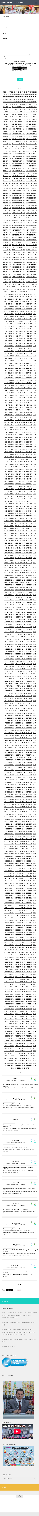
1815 (9, 513)
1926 (20, 543)
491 (10, 186)
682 (7, 225)
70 (32, 99)
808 (24, 250)
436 (24, 173)
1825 (12, 516)
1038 (30, 299)
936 (13, 277)
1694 (27, 479)
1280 (27, 366)
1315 (23, 375)
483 (21, 183)
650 (18, 218)
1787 (5, 506)
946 (7, 279)
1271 (27, 363)
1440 (20, 410)
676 (24, 223)
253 (15, 136)
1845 (20, 521)
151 (32, 114)
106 (7, 107)
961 (15, 282)
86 (30, 102)
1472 (5, 420)
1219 (34, 348)
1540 (23, 437)
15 (24, 92)
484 (24, 183)
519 (21, 191)
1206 (20, 346)
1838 (27, 518)
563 (10, 200)
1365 (9, 390)
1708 (12, 484)
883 (32, 264)
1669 (34, 472)
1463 (5, 417)
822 (29, 252)
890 (18, 267)
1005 (9, 292)
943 (32, 277)
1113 (9, 321)
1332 (20, 380)
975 (21, 284)
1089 (20, 314)
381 (4, 163)
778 (7, 245)
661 (15, 220)
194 (18, 124)
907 (32, 269)
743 (10, 237)
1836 (20, 518)
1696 (34, 479)
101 (27, 104)
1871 (16, 528)
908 (35, 269)
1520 (16, 432)
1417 (34, 402)
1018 (23, 294)
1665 (20, 472)
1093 (34, 314)
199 (32, 124)
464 (35, 178)
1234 (23, 353)
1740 (30, 491)
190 (7, 124)
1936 (23, 545)
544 (24, 195)
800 (35, 247)
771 (21, 242)
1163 (27, 333)
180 (13, 122)
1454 (5, 415)
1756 (23, 496)
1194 (9, 343)
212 (35, 126)
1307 (27, 373)
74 (6, 102)
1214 (16, 348)
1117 (23, 321)
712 (24, 230)
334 (7, 154)
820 (24, 252)
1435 (34, 407)
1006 (12, 292)
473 (27, 181)
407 (10, 168)
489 (4, 186)
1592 (16, 452)
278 (18, 141)
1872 (20, 528)
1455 (9, 415)
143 (10, 114)
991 (32, 287)
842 (18, 257)
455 (10, 178)
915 (21, 272)
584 (35, 203)
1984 (34, 558)
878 (18, 264)
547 (32, 195)
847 (32, 257)
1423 (23, 405)
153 (4, 117)
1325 (27, 378)
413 (27, 168)
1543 (34, 437)
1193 (5, 343)
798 (29, 247)
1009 (23, 292)
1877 (5, 531)
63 (18, 99)
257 (27, 136)
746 (18, 237)
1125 (20, 324)
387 (21, 163)
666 (29, 220)
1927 (23, 543)
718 (7, 232)
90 (4, 104)
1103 (5, 319)
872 (35, 262)
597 (4, 208)
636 (13, 215)
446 (18, 176)
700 (24, 227)
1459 (23, 415)
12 (18, 92)
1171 (23, 336)
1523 (27, 432)
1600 (12, 454)
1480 (34, 420)
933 (4, 277)
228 (13, 131)
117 (4, 109)
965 (27, 282)
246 (29, 134)
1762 (12, 499)
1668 (30, 472)
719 (10, 232)
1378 (23, 393)
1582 (12, 449)
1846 (23, 521)
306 (29, 146)
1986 (9, 560)
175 (32, 119)
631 (32, 213)
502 (7, 188)
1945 (23, 548)
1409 (5, 402)
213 (4, 129)
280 (24, 141)
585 (4, 205)
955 (32, 279)
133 (15, 112)
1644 (9, 467)
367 (32, 158)
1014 (9, 294)
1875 (30, 528)
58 (8, 99)
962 (18, 282)
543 (21, 195)
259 (32, 136)
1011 (30, 292)
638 (18, 215)
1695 (30, 479)
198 (29, 124)
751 (32, 237)
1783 (23, 504)
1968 (9, 555)
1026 (20, 297)
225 (4, 131)
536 (35, 193)
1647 (20, 467)
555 (21, 198)
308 (35, 146)
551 (10, 198)
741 (4, 237)
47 (20, 97)
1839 (30, 518)
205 (15, 126)
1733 (5, 491)
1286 (16, 368)
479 (10, 183)
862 (7, 262)
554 (18, 198)
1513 (23, 430)
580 (24, 203)
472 (24, 181)
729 (4, 235)
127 (32, 109)
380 (35, 161)
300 (13, 146)
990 (29, 287)
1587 (30, 449)
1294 (12, 370)
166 (7, 119)
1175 (5, 338)
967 (32, 282)
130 (7, 112)
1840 (34, 518)
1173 (30, 336)
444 (13, 176)
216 (13, 129)
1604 (27, 454)
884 (35, 264)
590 (18, 205)
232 (24, 131)
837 (4, 257)
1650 (30, 467)
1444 (34, 410)
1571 (5, 447)
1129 (34, 324)
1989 (20, 560)
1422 (20, 405)
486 (29, 183)
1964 (27, 553)
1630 (23, 462)
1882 (23, 531)
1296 (20, 370)
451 (32, 176)
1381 (34, 393)
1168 (12, 336)
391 (32, 163)
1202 (5, 346)
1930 (34, 543)
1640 (27, 464)
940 (24, 277)
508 (24, 188)
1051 (12, 304)
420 (13, 171)
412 (24, 168)
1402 (12, 400)
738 (29, 235)
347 (10, 156)
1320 (9, 378)
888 (13, 267)
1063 (23, 306)
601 (15, 208)
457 (15, 178)
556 (24, 198)
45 (16, 97)
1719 (20, 486)
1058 (5, 306)
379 (32, 161)
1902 (30, 536)
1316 (27, 375)
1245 (30, 356)
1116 (20, 321)
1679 (5, 476)
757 (15, 240)
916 (24, 272)
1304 (16, 373)
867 (21, 262)
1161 (20, 333)
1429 (12, 407)
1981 (23, 558)
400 (24, 166)
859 (32, 260)
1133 (16, 326)
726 (29, 232)
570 (29, 200)
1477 (23, 420)
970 (7, 284)
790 (7, 247)
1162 (23, 333)
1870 (12, 528)
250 (7, 136)
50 (26, 97)
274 (7, 141)
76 (10, 102)
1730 (27, 489)
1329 (9, 380)
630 (29, 213)
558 (29, 198)
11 (16, 92)
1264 (34, 361)
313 (15, 149)
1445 (5, 412)
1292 (5, 370)
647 (10, 218)
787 (32, 245)
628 (24, 213)
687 (21, 225)
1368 (20, 390)
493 (15, 186)
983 (10, 287)
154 (7, 117)
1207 (23, 346)
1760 (5, 499)
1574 (16, 447)
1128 (30, 324)
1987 (12, 560)
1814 (5, 513)
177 (4, 122)
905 (27, 269)
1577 (27, 447)
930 (29, 274)
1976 (5, 558)
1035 (20, 299)
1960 (12, 553)
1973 (27, 555)
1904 (5, 538)
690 (29, 225)
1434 (30, 407)
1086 (9, 314)
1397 (27, 398)
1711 (23, 484)
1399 (34, 398)
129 (4, 112)
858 (29, 260)
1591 (12, 452)
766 (7, 242)
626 (18, 213)
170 (18, 119)
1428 (9, 407)
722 (18, 232)
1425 (30, 405)
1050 (9, 304)
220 (24, 129)
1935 (20, 545)
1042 (12, 301)
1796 (5, 508)
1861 (12, 526)
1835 (16, 518)
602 (18, 208)
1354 (34, 385)
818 (18, 252)
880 (24, 264)
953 (27, 279)
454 (7, 178)
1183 (34, 338)
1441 (23, 410)
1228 (34, 351)
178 (7, 122)
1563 (9, 444)
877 (15, 264)
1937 (27, 545)
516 (13, 191)
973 (15, 284)
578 (18, 203)
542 (18, 195)
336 (13, 154)
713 (27, 230)
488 (35, 183)
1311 (9, 375)
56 (4, 99)
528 (13, 193)
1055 (27, 304)
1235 (27, 353)
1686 (30, 476)
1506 (30, 427)
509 (27, 188)
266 (18, 139)
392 (35, 163)
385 (15, 163)
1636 (12, 464)
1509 (9, 430)
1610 (16, 457)
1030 (34, 297)
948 (13, 279)
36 (32, 94)
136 (24, 112)
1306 (23, 373)
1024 (12, 297)
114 (29, 107)
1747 (23, 494)
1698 (9, 481)
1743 (9, 494)
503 (10, 188)
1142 (16, 329)
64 (20, 99)
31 (22, 94)
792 (13, 247)
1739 (27, 491)
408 (13, 168)
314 (18, 149)
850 (7, 260)
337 (15, 154)
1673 (16, 474)
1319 (5, 378)
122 (18, 109)
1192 (34, 341)
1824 (9, 516)
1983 (30, 558)
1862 (16, 526)
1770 (9, 501)
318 (29, 149)
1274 (5, 366)
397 (15, 166)
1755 (20, 496)
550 (7, 198)
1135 (23, 326)
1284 (9, 368)
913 (15, 272)
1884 (30, 531)
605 (27, 208)
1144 (23, 329)
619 (32, 210)
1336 (34, 380)
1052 (16, 304)
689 (27, 225)
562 (7, 200)
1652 (5, 469)
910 (7, 272)
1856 (27, 523)
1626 (9, 462)
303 (21, 146)
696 (13, 227)
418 (7, 171)
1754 (16, 496)
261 (4, 139)
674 (18, 223)
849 (4, 260)
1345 (34, 383)
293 (27, 144)
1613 (27, 457)
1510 (12, 430)
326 (18, 151)
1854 (20, 523)
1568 (27, 444)
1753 (12, 496)
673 (15, 223)
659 (10, 220)
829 (15, 255)
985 (15, 287)
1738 (23, 491)
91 (6, 104)
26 (12, 94)
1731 (30, 489)
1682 (16, 476)
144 (13, 114)
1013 (5, 294)
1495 (23, 425)
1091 (27, 314)
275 (10, 141)
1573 (12, 447)
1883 (27, 531)
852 (13, 260)
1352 (27, 385)
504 (13, 188)
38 (36, 94)
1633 (34, 462)
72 (36, 99)
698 (18, 227)
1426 (34, 405)
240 (13, 134)
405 (4, 168)
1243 (23, 356)
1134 (20, 326)
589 (15, 205)
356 (35, 156)
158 (18, 117)
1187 (16, 341)
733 (15, 235)
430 (7, 173)
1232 (16, 353)
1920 (30, 541)
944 (35, 277)
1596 (30, 452)
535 (32, 193)
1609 (12, 457)
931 (32, 274)
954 (29, 279)
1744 (12, 494)
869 (27, 262)
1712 (27, 484)
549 (4, 198)
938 (18, 277)
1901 (27, 536)
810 (29, 250)
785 (27, 245)
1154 (27, 331)
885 (4, 267)
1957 (34, 550)
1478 (27, 420)
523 (32, 191)
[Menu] (36, 2)
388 (24, 163)
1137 (30, 326)
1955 (27, 550)
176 (35, 119)
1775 (27, 501)
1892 (27, 533)
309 (4, 149)
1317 (30, 375)
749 (27, 237)
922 (7, 274)
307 (32, 146)
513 (4, 191)
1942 (12, 548)
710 (18, 230)
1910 (27, 538)
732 (13, 235)
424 (24, 171)
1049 (5, 304)
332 (35, 151)
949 (15, 279)
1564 (12, 444)
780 (13, 245)
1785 (30, 504)
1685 (27, 476)
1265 (5, 363)
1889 (16, 533)
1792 (23, 506)
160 (24, 117)
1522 (23, 432)
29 (18, 94)
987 (21, 287)
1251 (20, 358)
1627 (12, 462)
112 (24, 107)
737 (27, 235)
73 (4, 102)
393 (4, 166)
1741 (34, 491)
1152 (20, 331)
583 (32, 203)
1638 (20, 464)
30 (20, 94)
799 (32, 247)
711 (21, 230)
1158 (9, 333)
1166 (5, 336)
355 (32, 156)
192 (13, 124)
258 (29, 136)
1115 (16, 321)
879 (21, 264)
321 (4, 151)
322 (7, 151)
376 (24, 161)
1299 (30, 370)
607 (32, 208)
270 (29, 139)
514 (7, 191)
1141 (12, 329)
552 (13, 198)
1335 (30, 380)
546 (29, 195)
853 (15, 260)
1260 (20, 361)
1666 (23, 472)
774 (29, 242)
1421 (16, 405)
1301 (5, 373)
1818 (20, 513)
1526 (5, 435)
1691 (16, 479)
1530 (20, 435)
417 (4, 171)
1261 (23, 361)
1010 (27, 292)
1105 (12, 319)
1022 (5, 297)
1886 (5, 533)
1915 (12, 541)
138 (29, 112)
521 (27, 191)
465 (4, 181)
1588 (34, 449)
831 (21, 255)
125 (27, 109)
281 (27, 141)
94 (12, 104)
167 (10, 119)
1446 (9, 412)
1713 (30, 484)
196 (24, 124)
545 (27, 195)
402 (29, 166)
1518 (9, 432)
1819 (23, 513)
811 (32, 250)
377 (27, 161)
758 (18, 240)
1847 (27, 521)
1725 (9, 489)
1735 (12, 491)
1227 (30, 351)
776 (35, 242)
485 (27, 183)
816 (13, 252)
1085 (5, 314)
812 (35, 250)
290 (18, 144)
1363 (34, 388)
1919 (27, 541)
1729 (23, 489)
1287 (20, 368)
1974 (30, 555)
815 (10, 252)
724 (24, 232)
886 (7, 267)
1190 (27, 341)
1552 (34, 439)
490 (7, 186)
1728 (20, 489)
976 (24, 284)
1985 (5, 560)
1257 (9, 361)
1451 (27, 412)
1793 (27, 506)
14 (22, 92)
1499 (5, 427)
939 (21, 277)
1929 (30, 543)
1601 (16, 454)
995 (10, 289)
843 (21, 257)
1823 (5, 516)
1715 (5, 486)
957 (4, 282)
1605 (30, 454)
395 (10, 166)
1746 (20, 494)
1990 (23, 560)
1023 (9, 297)
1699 (12, 481)
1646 (16, 467)
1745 (16, 494)
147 (21, 114)
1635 (9, 464)
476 (35, 181)
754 (7, 240)
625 (15, 213)
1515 (30, 430)
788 (35, 245)
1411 (12, 402)
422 (18, 171)
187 (32, 122)
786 (29, 245)
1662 (9, 472)
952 (24, 279)
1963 (23, 553)
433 (15, 173)
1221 (9, 351)
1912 (34, 538)
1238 (5, 356)
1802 (27, 508)
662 (18, 220)
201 (4, 126)
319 (32, 149)
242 (18, 134)
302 (18, 146)
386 (18, 163)
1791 (20, 506)
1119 (30, 321)
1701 (20, 481)
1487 (27, 422)
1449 (20, 412)
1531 (23, 435)
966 (29, 282)
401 (27, 166)
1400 (5, 400)
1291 (34, 368)
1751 (5, 496)
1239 (9, 356)
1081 (23, 311)
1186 (12, 341)
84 (26, 102)
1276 (12, 366)
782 (18, 245)
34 (28, 94)
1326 (30, 378)
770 (18, 242)
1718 (16, 486)
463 (32, 178)
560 (35, 198)
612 (13, 210)
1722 (30, 486)
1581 (9, 449)
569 (27, 200)
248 (35, 134)
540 (13, 195)
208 (24, 126)
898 (7, 269)
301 (15, 146)
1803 (30, 508)
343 (32, 154)
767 (10, 242)
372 (13, 161)
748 (24, 237)
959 (10, 282)
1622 (27, 459)
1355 (5, 388)
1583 (16, 449)
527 (10, 193)
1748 (27, 494)
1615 (34, 457)
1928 (27, 543)
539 (10, 195)
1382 (5, 395)
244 (24, 134)
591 (21, 205)
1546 (12, 439)
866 (18, 262)
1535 (5, 437)
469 (15, 181)
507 (21, 188)
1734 (9, 491)
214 (7, 129)
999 (21, 289)
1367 (16, 390)
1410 (9, 402)
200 (35, 124)
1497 (30, 425)
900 (13, 269)
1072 (23, 309)
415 (32, 168)
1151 (16, 331)
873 (4, 264)
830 (18, 255)
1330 (12, 380)
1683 (20, 476)
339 (21, 154)
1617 (9, 459)
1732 (34, 489)
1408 (34, 400)
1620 (20, 459)
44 (14, 97)
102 (29, 104)
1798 (12, 508)
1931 (5, 545)
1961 (16, 553)
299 (10, 146)
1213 (12, 348)
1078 (12, 311)
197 (27, 124)
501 (4, 188)
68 (28, 99)
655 (32, 218)
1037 (27, 299)
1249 (12, 358)
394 (7, 166)
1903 (34, 536)
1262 (27, 361)
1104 (9, 319)
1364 (5, 390)
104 (35, 104)
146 (18, 114)
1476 (20, 420)
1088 (16, 314)
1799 (16, 508)
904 (24, 269)
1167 (9, 336)
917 (27, 272)
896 (35, 267)
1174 (34, 336)
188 (35, 122)
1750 (34, 494)
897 (4, 269)
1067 (5, 309)
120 (13, 109)
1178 (16, 338)
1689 (9, 479)
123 (21, 109)
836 (35, 255)
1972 (23, 555)
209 (27, 126)
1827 (20, 516)
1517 (5, 432)
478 (7, 183)
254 (18, 136)
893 (27, 267)
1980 (20, 558)
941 (27, 277)
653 (27, 218)
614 (18, 210)
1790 (16, 506)
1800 (20, 508)
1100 (27, 316)
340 (24, 154)
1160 (16, 333)
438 (29, 173)
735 (21, 235)
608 (35, 208)
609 (4, 210)
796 (24, 247)
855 (21, 260)
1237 (34, 353)
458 (18, 178)
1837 (23, 518)
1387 (23, 395)
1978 (12, 558)
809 (27, 250)
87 (32, 102)
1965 (30, 553)
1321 (12, 378)
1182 (30, 338)
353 (27, 156)
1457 (16, 415)
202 (7, 126)
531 (21, 193)
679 (32, 223)
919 (32, 272)
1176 (9, 338)
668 (35, 220)
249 (4, 136)
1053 (20, 304)
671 (10, 223)
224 (35, 129)
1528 (12, 435)
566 (18, 200)
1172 (27, 336)
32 (24, 94)
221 (27, 129)
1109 (27, 319)
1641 (30, 464)
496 (24, 186)
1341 (20, 383)
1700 (16, 481)
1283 (5, 368)
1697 (5, 481)
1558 (23, 442)
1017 (20, 294)
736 (24, 235)
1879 (12, 531)
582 (29, 203)
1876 (34, 528)
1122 (9, 324)
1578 (30, 447)
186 (29, 122)
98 (20, 104)
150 (29, 114)
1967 (5, 555)
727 (32, 232)
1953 (20, 550)
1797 (9, 508)
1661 (5, 472)
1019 (27, 294)
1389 (30, 395)
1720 (23, 486)
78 (14, 102)
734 (18, 235)
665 (27, 220)
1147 (34, 329)
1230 (9, 353)
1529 (16, 435)
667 (32, 220)
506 (18, 188)
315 (21, 149)
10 (14, 92)
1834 (12, 518)
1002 (31, 289)
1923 (9, 543)
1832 (5, 518)
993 (4, 289)
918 (29, 272)
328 (24, 151)
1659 (30, 469)
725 (27, 232)
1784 (27, 504)
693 (4, 227)
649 (15, 218)
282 (29, 141)
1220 (5, 351)
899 (10, 269)
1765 (23, 499)
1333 (23, 380)
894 (29, 267)
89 (36, 102)
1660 (34, 469)
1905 (9, 538)
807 (21, 250)
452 (35, 176)
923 (10, 274)
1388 (27, 395)
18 (30, 92)
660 (13, 220)
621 (4, 213)
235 (32, 131)
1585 (23, 449)
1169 (16, 336)
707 (10, 230)
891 (21, 267)
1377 (20, 393)
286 (7, 144)
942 (29, 277)
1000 (24, 289)
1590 (9, 452)
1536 (9, 437)
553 (15, 198)
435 (21, 173)
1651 (34, 467)
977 (27, 284)
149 (27, 114)
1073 (27, 309)
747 (21, 237)
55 (36, 97)
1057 (34, 304)
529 (15, 193)
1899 (20, 536)
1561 (34, 442)
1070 (16, 309)
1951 (12, 550)
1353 (30, 385)
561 (4, 200)
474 (29, 181)
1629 (20, 462)
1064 (27, 306)
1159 (12, 333)
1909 (23, 538)
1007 (16, 292)
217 (15, 129)
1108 (23, 319)
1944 (20, 548)
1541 (27, 437)
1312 (12, 375)
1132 (12, 326)
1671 (9, 474)
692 (35, 225)
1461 (30, 415)
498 (29, 186)
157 (15, 117)
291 (21, 144)
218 (18, 129)
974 (18, 284)
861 (4, 262)
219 (21, 129)
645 (4, 218)
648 (13, 218)
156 (13, 117)
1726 (12, 489)
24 (8, 94)
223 (32, 129)
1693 (23, 479)
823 (32, 252)
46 (18, 97)
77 (12, 102)
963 (21, 282)
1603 (23, 454)
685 (15, 225)
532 (24, 193)
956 (35, 279)
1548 (20, 439)
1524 (30, 432)
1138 (34, 326)
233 (27, 131)
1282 (34, 366)
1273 (34, 363)
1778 (5, 504)
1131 (9, 326)
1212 (9, 348)
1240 (12, 356)
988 (24, 287)
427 (32, 171)
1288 (23, 368)
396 (13, 166)
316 (24, 149)
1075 (34, 309)
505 (15, 188)
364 (24, 158)
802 (7, 250)
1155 (30, 331)
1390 (34, 395)
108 (13, 107)
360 (13, 158)
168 (13, 119)
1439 (16, 410)
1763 (16, 499)
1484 (16, 422)
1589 (5, 452)
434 (18, 173)
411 (21, 168)
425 (27, 171)
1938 (30, 545)
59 (10, 99)
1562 (5, 444)
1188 (20, 341)
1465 (12, 417)
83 (24, 102)
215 (10, 129)
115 (32, 107)
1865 (27, 526)
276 (13, 141)
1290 (30, 368)
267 (21, 139)
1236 (30, 353)
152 (35, 114)
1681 (12, 476)
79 (16, 102)
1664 (16, 472)
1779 (9, 504)
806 (18, 250)
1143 (20, 329)
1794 (30, 506)
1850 (5, 523)
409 (15, 168)
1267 (12, 363)
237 (4, 134)
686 (18, 225)
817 (15, 252)
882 (29, 264)
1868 (5, 528)
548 (35, 195)
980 (35, 284)
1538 (16, 437)
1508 (5, 430)
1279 (23, 366)
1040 (5, 301)
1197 (20, 343)
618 (29, 210)
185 (27, 122)
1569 (30, 444)
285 (4, 144)
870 (29, 262)
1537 (12, 437)
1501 (12, 427)
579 (21, 203)
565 (15, 200)
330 (29, 151)
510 (29, 188)
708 (13, 230)
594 (29, 205)
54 (34, 97)
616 (24, 210)
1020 (30, 294)
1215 (20, 348)
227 (10, 131)
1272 (30, 363)
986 (18, 287)
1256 (5, 361)
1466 (16, 417)
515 (10, 191)
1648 (23, 467)
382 (7, 163)
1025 (16, 297)
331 (32, 151)
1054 (23, 304)
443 (10, 176)
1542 (30, 437)
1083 (30, 311)
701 (27, 227)
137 (27, 112)
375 (21, 161)
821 (27, 252)
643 (32, 215)
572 (35, 200)
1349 (16, 385)
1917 (20, 541)
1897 (12, 536)
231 (21, 131)
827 (10, 255)
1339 (12, 383)
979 (32, 284)
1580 (5, 449)
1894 (34, 533)
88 (34, 102)
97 (18, 104)
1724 (5, 489)
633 (4, 215)
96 (16, 104)
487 (32, 183)
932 (35, 274)
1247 (5, 358)
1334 (27, 380)
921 (4, 274)
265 (15, 139)
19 (32, 92)
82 (22, 102)
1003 (35, 289)
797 (27, 247)
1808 (16, 511)
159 (21, 117)
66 (24, 99)
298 (7, 146)
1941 (9, 548)
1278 (20, 366)
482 (18, 183)
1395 (20, 398)
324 (13, 151)
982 (7, 287)
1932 (9, 545)
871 (32, 262)
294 (29, 144)
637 (15, 215)
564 (13, 200)
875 (10, 264)
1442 (27, 410)
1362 (30, 388)
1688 (5, 479)
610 (7, 210)
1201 (34, 343)
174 (29, 119)
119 (10, 109)
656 (35, 218)
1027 (23, 297)
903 (21, 269)
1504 (23, 427)
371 (10, 161)
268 (24, 139)
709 (15, 230)
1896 (9, 536)
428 (35, 171)
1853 (16, 523)
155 (10, 117)
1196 (16, 343)
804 (13, 250)
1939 (34, 545)
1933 (12, 545)
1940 (5, 548)
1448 (16, 412)
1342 (23, 383)
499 (32, 186)
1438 (12, 410)
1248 (9, 358)
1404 (20, 400)
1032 (9, 299)
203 (10, 126)
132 (13, 112)
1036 (23, 299)
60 (12, 99)
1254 (30, 358)
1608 (9, 457)
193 (15, 124)
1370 (27, 390)
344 (35, 154)
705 (4, 230)
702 (29, 227)
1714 (34, 484)
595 (32, 205)
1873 (23, 528)
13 (20, 92)
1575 (20, 447)
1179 (20, 338)
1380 (30, 393)
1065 (30, 306)
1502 (16, 427)
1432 (23, 407)
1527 (9, 435)
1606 (34, 454)
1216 (23, 348)
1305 (20, 373)
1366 (12, 390)
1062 (20, 306)
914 (18, 272)
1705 (34, 481)
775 (32, 242)
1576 (23, 447)
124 (24, 109)
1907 (16, 538)
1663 (12, 472)
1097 (16, 316)
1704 (30, 481)
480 (13, 183)
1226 (27, 351)
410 (18, 168)
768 (13, 242)
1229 (5, 353)
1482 (9, 422)
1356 (9, 388)
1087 (12, 314)
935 (10, 277)
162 (29, 117)
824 (35, 252)
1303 (12, 373)
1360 (23, 388)
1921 (34, 541)
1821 (30, 513)
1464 (9, 417)
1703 (27, 481)
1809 (20, 511)
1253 (27, 358)
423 (21, 171)
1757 (27, 496)
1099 (23, 316)
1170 (20, 336)
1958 (5, 553)
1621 (23, 459)
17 (28, 92)
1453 (34, 412)
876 (13, 264)
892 (24, 267)
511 (32, 188)
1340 (16, 383)
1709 (16, 484)
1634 (5, 464)
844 (24, 257)
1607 (5, 457)
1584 (20, 449)
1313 (16, 375)
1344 (30, 383)
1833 (9, 518)
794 (18, 247)
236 (35, 131)
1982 (27, 558)
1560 (30, 442)
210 (29, 126)
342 (29, 154)
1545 (9, 439)
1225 (23, 351)
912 (13, 272)
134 (18, 112)
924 (13, 274)
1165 (34, 333)
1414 (23, 402)
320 (35, 149)
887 (10, 267)
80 (18, 102)
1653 (9, 469)
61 (14, 99)
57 (6, 99)
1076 (5, 311)
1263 (30, 361)
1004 (5, 292)
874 (7, 264)
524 (35, 191)
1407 (30, 400)
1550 (27, 439)
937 (15, 277)
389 (27, 163)
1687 (34, 476)
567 (21, 200)
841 (15, 257)
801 (4, 250)
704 (35, 227)
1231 (12, 353)
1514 (27, 430)
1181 (27, 338)
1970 (16, 555)
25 (10, 94)
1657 (23, 469)
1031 (5, 299)
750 (29, 237)
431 (10, 173)
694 (7, 227)
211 (32, 126)
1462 (34, 415)
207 (21, 126)
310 (7, 149)
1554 (9, 442)
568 (24, 200)
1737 (20, 491)
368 (35, 158)
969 (4, 284)
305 (27, 146)
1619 (16, 459)
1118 (27, 321)
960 (13, 282)
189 (4, 124)
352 (24, 156)
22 (4, 94)
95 (14, 104)
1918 (23, 541)
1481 (5, 422)
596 (35, 205)
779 (10, 245)
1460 (27, 415)
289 (15, 144)
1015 (12, 294)
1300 (34, 370)
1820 (27, 513)
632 (35, 213)
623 (10, 213)
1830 (30, 516)
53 (32, 97)
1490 (5, 425)
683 (10, 225)
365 (27, 158)
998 (18, 289)
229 (15, 131)
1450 (23, 412)
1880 (16, 531)
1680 (9, 476)
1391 (5, 398)
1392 (9, 398)
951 (21, 279)
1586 (27, 449)
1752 (9, 496)
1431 (20, 407)
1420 (12, 405)
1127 (27, 324)
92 (8, 104)
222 (29, 129)
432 (13, 173)
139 (32, 112)
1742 (5, 494)
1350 (20, 385)
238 (7, 134)
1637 (16, 464)
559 (32, 198)
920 (35, 272)
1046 (27, 301)
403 (32, 166)
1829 (27, 516)
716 (35, 230)
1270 (23, 363)
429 (4, 173)
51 (28, 97)
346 (7, 156)
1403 (16, 400)
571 (32, 200)
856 (24, 260)
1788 (9, 506)
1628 (16, 462)
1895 (5, 536)
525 (4, 193)
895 (32, 267)
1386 (20, 395)
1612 (23, 457)
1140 (9, 329)
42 (10, 97)
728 (35, 232)
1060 (12, 306)
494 (18, 186)
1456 (12, 415)
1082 (27, 311)
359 (10, 158)
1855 (23, 523)
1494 (20, 425)
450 (29, 176)
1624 (34, 459)
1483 (12, 422)
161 (27, 117)
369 (4, 161)
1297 (23, 370)
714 (29, 230)
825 (4, 255)
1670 (5, 474)
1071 (20, 309)
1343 (27, 383)
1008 (20, 292)
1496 (27, 425)
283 (32, 141)
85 (28, 102)
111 (21, 107)
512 (35, 188)
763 (32, 240)
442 (7, 176)
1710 (20, 484)
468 (13, 181)
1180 (23, 338)
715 (32, 230)
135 (21, 112)
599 (10, 208)
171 (21, 119)
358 (7, 158)
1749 (30, 494)
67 (26, 99)
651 (21, 218)
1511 (16, 430)
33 (26, 94)
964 (24, 282)
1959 (9, 553)
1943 (16, 548)
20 (34, 92)
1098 (20, 316)
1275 (9, 366)
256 (24, 136)
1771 (12, 501)
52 (30, 97)
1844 (16, 521)
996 (12, 289)
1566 (20, 444)
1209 (30, 346)
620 (35, 210)
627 (21, 213)
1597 (34, 452)
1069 (12, 309)
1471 (34, 417)
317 (27, 149)
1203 (9, 346)
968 (35, 282)
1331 (16, 380)
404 (35, 166)
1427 (5, 407)
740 (35, 235)
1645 (12, 467)
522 (29, 191)
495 (21, 186)
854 (18, 260)
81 (20, 102)
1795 (34, 506)
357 (4, 158)
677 (27, 223)
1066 (34, 306)
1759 (34, 496)
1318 (34, 375)
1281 (30, 366)
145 (15, 114)
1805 (5, 511)
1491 (9, 425)
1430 (16, 407)
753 (4, 240)
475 (32, 181)
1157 (5, 333)
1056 (30, 304)
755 (10, 240)
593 (27, 205)
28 (16, 94)
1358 (16, 388)
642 (29, 215)
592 (24, 205)
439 (32, 173)
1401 (9, 400)
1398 (30, 398)
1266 (9, 363)
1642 (34, 464)
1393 (12, 398)
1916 (16, 541)
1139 (5, 329)
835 (32, 255)
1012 (34, 292)
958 (7, 282)
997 (15, 289)
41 (8, 97)
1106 (16, 319)
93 (10, 104)
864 (13, 262)
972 (13, 284)
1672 (12, 474)
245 (27, 134)
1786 (34, 504)
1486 (23, 422)
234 (29, 131)
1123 (12, 324)
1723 (34, 486)
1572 (9, 447)
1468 (23, 417)
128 (35, 109)
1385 (16, 395)
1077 (9, 311)
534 (29, 193)
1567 (23, 444)
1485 (20, 422)
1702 (23, 481)
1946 (27, 548)
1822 (34, 513)
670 (7, 223)
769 (15, 242)
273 (4, 141)
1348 (12, 385)
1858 (34, 523)
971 (10, 284)
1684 (23, 476)
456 (13, 178)
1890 (20, 533)
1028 (27, 297)
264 (13, 139)
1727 (16, 489)
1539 (20, 437)
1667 (27, 472)
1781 (16, 504)
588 (13, 205)
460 (24, 178)
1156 (34, 331)
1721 (27, 486)
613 (15, 210)
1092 (30, 314)
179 (10, 122)
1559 (27, 442)
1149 (9, 331)
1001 (28, 289)
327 (21, 151)
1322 (16, 378)
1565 (16, 444)
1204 (12, 346)
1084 (34, 311)
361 (15, 158)
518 (18, 191)
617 (27, 210)
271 (32, 139)
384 (13, 163)
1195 (12, 343)
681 (4, 225)
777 (4, 245)
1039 (34, 299)
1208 (27, 346)
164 (35, 117)
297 (4, 146)
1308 (30, 373)
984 (13, 287)
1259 (16, 361)
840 (13, 257)
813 (4, 252)
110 (18, 107)
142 (7, 114)
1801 (23, 508)
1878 (9, 531)
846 (29, 257)
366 (29, 158)
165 (4, 119)
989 (27, 287)
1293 (9, 370)
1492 (12, 425)
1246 (34, 356)
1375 (12, 393)
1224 (20, 351)
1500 (9, 427)
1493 (16, 425)
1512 (20, 430)
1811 (27, 511)
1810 (23, 511)
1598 (5, 454)
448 (24, 176)
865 (15, 262)
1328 (5, 380)
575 (10, 203)
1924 (12, 543)
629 (27, 213)
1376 (16, 393)
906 (29, 269)
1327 (34, 378)
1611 (20, 457)
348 (13, 156)
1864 (23, 526)
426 (29, 171)
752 (35, 237)
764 (35, 240)
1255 (34, 358)
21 (36, 92)
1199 (27, 343)
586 (7, 205)
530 (18, 193)
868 (24, 262)
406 (7, 168)
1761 (9, 499)
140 (35, 112)
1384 (12, 395)
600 (13, 208)
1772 (16, 501)
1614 (30, 457)
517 (15, 191)
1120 (34, 321)
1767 (30, 499)
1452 (30, 412)
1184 (5, 341)
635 (10, 215)
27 (14, 94)
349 (15, 156)
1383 (9, 395)
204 (13, 126)
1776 (30, 501)
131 (10, 112)
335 (10, 154)
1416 (30, 402)
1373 (5, 393)
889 (15, 267)
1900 (23, 536)
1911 (30, 538)
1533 (30, 435)
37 (34, 94)
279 (21, 141)
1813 (34, 511)
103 (32, 104)
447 (21, 176)
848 (35, 257)
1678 (34, 474)
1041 (9, 301)
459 (21, 178)
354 (29, 156)
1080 (20, 311)
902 (18, 269)
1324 (23, 378)
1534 (34, 435)
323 (10, 151)
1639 (23, 464)
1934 (16, 545)
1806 (9, 511)
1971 (20, 555)
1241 (16, 356)
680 (35, 223)
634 (7, 215)
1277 (16, 366)
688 (24, 225)
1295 (16, 370)
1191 (30, 341)
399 (21, 166)
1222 (12, 351)
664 (24, 220)
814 (7, 252)
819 (21, 252)
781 (15, 245)
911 (10, 272)
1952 (16, 550)
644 (35, 215)
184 (24, 122)
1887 (9, 533)
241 (15, 134)
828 (13, 255)
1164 (30, 333)
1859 (5, 526)
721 (15, 232)
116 (35, 107)
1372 (34, 390)
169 (15, 119)
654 (29, 218)
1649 (27, 467)
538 (7, 195)
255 (21, 136)
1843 (12, 521)
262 (7, 139)
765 (4, 242)
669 (4, 223)
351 (21, 156)
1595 (27, 452)
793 (15, 247)
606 (29, 208)
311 (10, 149)
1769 (5, 501)
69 (30, 99)
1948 (34, 548)
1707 (9, 484)
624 (13, 213)
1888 (12, 533)
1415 (27, 402)
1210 (34, 346)
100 (24, 104)
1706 (5, 484)
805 (15, 250)
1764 (20, 499)
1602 (20, 454)
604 (24, 208)
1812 (30, 511)
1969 (12, 555)
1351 (23, 385)
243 (21, 134)
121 (15, 109)
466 (7, 181)
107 (10, 107)
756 (13, 240)
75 (8, 102)
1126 (23, 324)
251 (10, 136)
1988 (16, 560)
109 (15, 107)
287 (10, 144)
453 (4, 178)
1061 (16, 306)
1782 (20, 504)
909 (4, 272)
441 (4, 176)
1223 (16, 351)
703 (32, 227)
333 (4, 154)
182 (18, 122)
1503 (20, 427)
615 (21, 210)
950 (18, 279)
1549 (23, 439)
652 (24, 218)
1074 (30, 309)
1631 (27, 462)
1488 (30, 422)
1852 (12, 523)
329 (27, 151)
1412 (16, 402)
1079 (16, 311)
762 (29, 240)
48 (22, 97)
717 (4, 232)
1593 (20, 452)
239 (10, 134)
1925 (16, 543)
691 (32, 225)
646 (7, 218)
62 (16, 99)
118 (7, 109)
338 (18, 154)
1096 (12, 316)
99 (22, 104)
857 (27, 260)
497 (27, 186)
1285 (12, 368)
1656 (20, 469)
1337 (5, 383)
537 (4, 195)
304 (24, 146)
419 (10, 171)
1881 (20, 531)
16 (26, 92)
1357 (12, 388)
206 (18, 126)
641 (27, 215)
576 (13, 203)
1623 (30, 459)
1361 (27, 388)
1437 (9, 410)
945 (4, 279)
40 (6, 97)
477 (4, 183)
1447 (12, 412)
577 (15, 203)
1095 (9, 316)
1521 (20, 432)
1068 (9, 309)
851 (10, 260)
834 (29, 255)
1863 (20, 526)
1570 (34, 444)
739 (32, 235)
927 (21, 274)
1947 (30, 548)
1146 (30, 329)
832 (24, 255)
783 (21, 245)
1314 (20, 375)
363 (21, 158)
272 (35, 139)
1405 (23, 400)
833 (27, 255)
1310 (5, 375)
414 (29, 168)
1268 (16, 363)
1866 (30, 526)
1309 (34, 373)
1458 (20, 415)
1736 (16, 491)
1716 (9, 486)
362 (18, 158)
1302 (9, 373)
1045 (23, 301)
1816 (12, 513)
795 (21, 247)
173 (27, 119)
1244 (27, 356)
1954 (23, 550)
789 (4, 247)
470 (18, 181)
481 (15, 183)
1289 (27, 368)
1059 (9, 306)
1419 (9, 405)
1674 (20, 474)
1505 (27, 427)
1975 (34, 555)
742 (7, 237)
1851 (9, 523)
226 (7, 131)
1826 (16, 516)
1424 (27, 405)
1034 (16, 299)
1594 (23, 452)
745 (15, 237)
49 (24, 97)
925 (15, 274)
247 (32, 134)
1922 (5, 543)
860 (35, 260)
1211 (5, 348)
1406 (27, 400)
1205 (16, 346)
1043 (16, 301)
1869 (9, 528)
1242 (20, 356)
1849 (34, 521)
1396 (23, 398)
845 (27, 257)
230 (18, 131)
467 (10, 181)
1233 (20, 353)
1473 (9, 420)
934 (7, 277)
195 (21, 124)
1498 (34, 425)
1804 (34, 508)
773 (27, 242)
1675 (23, 474)
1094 (5, 316)
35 (30, 94)
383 (10, 163)
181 (15, 122)
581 (27, 203)
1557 (20, 442)
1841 (5, 521)
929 (27, 274)
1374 (9, 393)
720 (13, 232)
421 (15, 171)
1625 (5, 462)
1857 (30, 523)
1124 (16, 324)
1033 (12, 299)
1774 (23, 501)
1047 (30, 301)
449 (27, 176)
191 (10, 124)
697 (15, 227)
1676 (27, 474)
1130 (5, 326)
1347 (9, 385)
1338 (9, 383)
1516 (34, 430)
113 (27, 107)
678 (29, 223)
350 (18, 156)
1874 (27, 528)
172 (24, 119)
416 (35, 168)
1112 (5, 321)
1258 (12, 361)
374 (18, 161)
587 (10, 205)
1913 (5, 541)
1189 (23, 341)
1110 (30, 319)
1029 (30, 297)
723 (21, 232)
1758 (30, 496)
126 (29, 109)
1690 (12, 479)
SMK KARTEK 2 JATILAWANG (12, 2)
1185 (9, 341)
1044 (20, 301)
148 (24, 114)
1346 (5, 385)
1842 (9, 521)
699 (21, 227)
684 (13, 225)
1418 (5, 405)
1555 (12, 442)
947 (10, 279)
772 (24, 242)
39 (4, 97)
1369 (23, 390)
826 (7, 255)
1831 (34, 516)
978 (29, 284)
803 (10, 250)
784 (24, 245)
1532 (27, 435)
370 (7, 161)
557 (27, 198)
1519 (12, 432)
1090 (23, 314)
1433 (27, 407)
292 (24, 144)
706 (7, 230)
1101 (30, 316)
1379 (27, 393)
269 (27, 139)
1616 (5, 459)
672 (13, 223)
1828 (23, 516)
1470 (30, 417)
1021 (34, 294)
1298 (27, 370)
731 (10, 235)
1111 (34, 319)
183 (21, 122)
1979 (16, 558)
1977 (9, 558)
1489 (34, 422)
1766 (27, 499)
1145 (27, 329)
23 (6, 94)
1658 (27, 469)
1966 (34, 553)
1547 (16, 439)
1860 (9, 526)
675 (21, 223)
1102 (34, 316)
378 (29, 161)
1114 (12, 321)
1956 (30, 550)
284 (35, 141)
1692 (20, 479)
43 (12, 97)
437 (27, 173)
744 (13, 237)
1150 (12, 331)
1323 (20, 378)
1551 (30, 439)
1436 (5, 410)
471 (21, 181)
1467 (20, 417)
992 (35, 287)
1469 (27, 417)
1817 (16, 513)
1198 (23, 343)
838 (7, 257)
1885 (34, 531)
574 (7, 203)
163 (32, 117)
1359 (20, 388)
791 (10, 247)
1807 (12, 511)
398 (18, 166)
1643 (5, 467)
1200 (30, 343)
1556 (16, 442)
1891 (23, 533)
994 (7, 289)
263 (10, 139)
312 (13, 149)
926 (18, 274)
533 (27, 193)
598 (7, 208)
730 (7, 235)
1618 (12, 459)
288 (13, 144)
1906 (12, 538)
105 (4, 107)
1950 (9, 550)
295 (32, 144)
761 (27, 240)
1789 (12, 506)
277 (15, 141)
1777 (34, 501)
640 (24, 215)
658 (7, 220)
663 (21, 220)
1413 (20, 402)
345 (4, 156)
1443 (30, 410)
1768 (34, 499)
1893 (30, 533)
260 (35, 136)
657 (4, 220)
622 (7, 213)
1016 (16, 294)
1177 (12, 338)
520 (24, 191)
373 (15, 161)
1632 (30, 462)
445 (15, 176)
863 (10, 262)
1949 (5, 550)
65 (22, 99)
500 (35, 186)
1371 (30, 390)
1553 (5, 442)
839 (10, 257)
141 (4, 114)
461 (27, 178)
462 (29, 178)
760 (24, 240)
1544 (5, 439)
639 (21, 215)
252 (13, 136)
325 (15, 151)
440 (35, 173)
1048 (34, 301)
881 (27, 264)
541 (15, 195)
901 (15, 269)
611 (10, 210)
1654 (12, 469)
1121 (5, 324)
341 (27, 154)
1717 (12, 486)
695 (10, 227)
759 (21, 240)
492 (13, 186)
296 (35, 144)
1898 (16, 536)
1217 (27, 348)
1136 (27, 326)
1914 (9, 541)
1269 (20, 363)
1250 (16, 358)
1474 (12, 420)
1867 (34, 526)
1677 (30, 474)
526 (7, 193)
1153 (23, 331)
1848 (30, 521)
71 (34, 99)
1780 (12, 504)
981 (4, 287)
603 (21, 208)
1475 (16, 420)
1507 (34, 427)
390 (29, 163)
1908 (20, 538)
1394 (16, 398)
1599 (9, 454)
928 (24, 274)
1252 (23, 358)
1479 (30, 420)
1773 (20, 501)
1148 (5, 331)
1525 (34, 432)
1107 (20, 319)
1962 (20, 553)
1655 (16, 469)
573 (4, 203)
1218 (30, 348)
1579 (34, 447)
